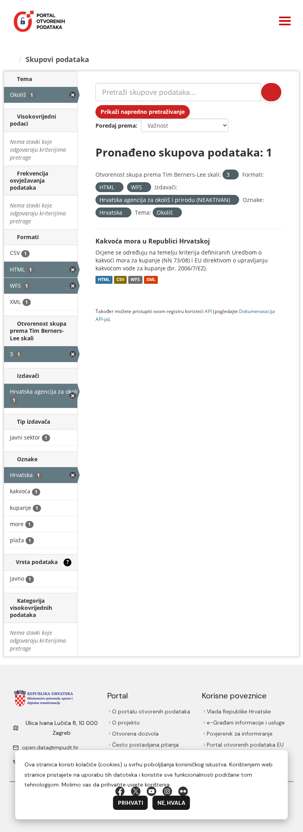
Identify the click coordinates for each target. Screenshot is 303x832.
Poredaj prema (115, 125)
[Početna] (12, 59)
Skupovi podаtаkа (57, 59)
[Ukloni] (233, 175)
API (208, 311)
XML (150, 280)
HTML (104, 280)
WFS (135, 280)
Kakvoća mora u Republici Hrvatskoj (152, 241)
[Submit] (271, 92)
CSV (120, 280)
